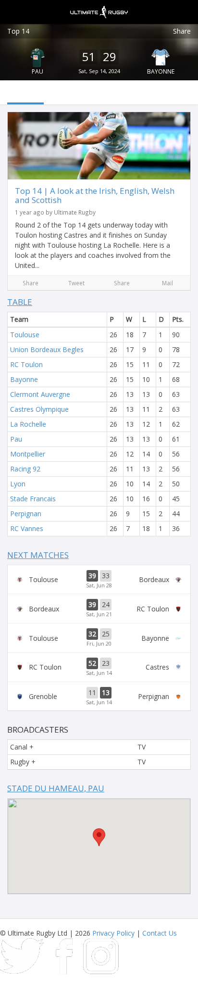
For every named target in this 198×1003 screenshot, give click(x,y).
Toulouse (24, 334)
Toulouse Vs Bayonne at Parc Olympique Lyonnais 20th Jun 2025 (99, 637)
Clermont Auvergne (40, 394)
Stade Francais (33, 498)
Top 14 (18, 31)
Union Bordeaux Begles (47, 349)
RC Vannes (26, 528)
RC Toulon (26, 364)
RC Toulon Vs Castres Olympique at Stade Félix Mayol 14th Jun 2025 (99, 667)
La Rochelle (28, 424)
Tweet (76, 283)
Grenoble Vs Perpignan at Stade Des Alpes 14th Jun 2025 (99, 696)
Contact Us (159, 933)
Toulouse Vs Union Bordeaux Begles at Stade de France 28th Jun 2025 (99, 579)
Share (182, 31)
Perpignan (25, 513)
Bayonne (160, 71)
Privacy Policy (113, 933)
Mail (167, 283)
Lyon (17, 483)
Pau (37, 71)
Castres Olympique (39, 409)
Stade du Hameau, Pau (55, 788)
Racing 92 (25, 468)
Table (19, 301)
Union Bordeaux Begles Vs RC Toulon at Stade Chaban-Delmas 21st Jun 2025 (99, 608)
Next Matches (38, 554)
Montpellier (27, 453)
